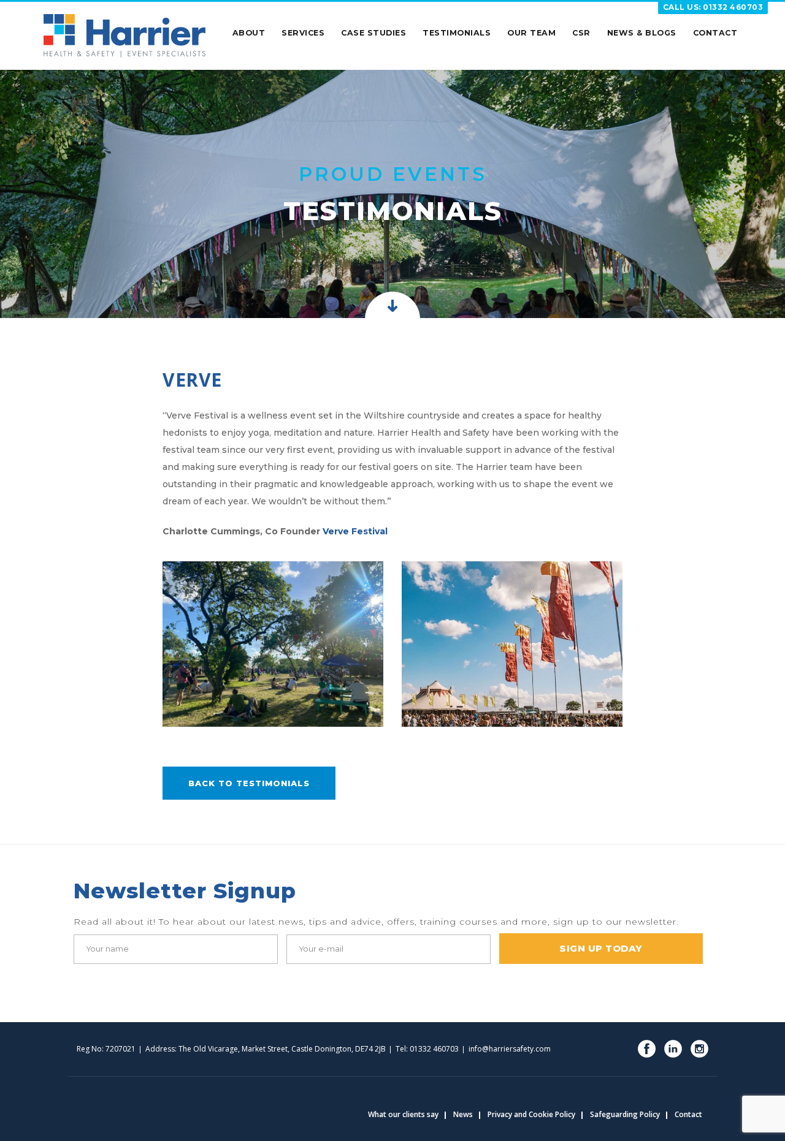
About (249, 32)
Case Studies (373, 32)
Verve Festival (355, 531)
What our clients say (403, 1114)
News (463, 1114)
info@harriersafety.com (510, 1049)
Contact (715, 32)
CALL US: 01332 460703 (713, 7)
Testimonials (457, 32)
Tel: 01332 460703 (427, 1049)
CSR (581, 32)
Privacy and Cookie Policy (531, 1114)
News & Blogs (641, 32)
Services (302, 32)
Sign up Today (601, 948)
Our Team (531, 32)
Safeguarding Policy (625, 1114)
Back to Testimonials (249, 783)
